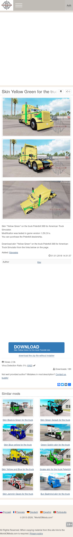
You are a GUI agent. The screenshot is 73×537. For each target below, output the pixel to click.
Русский (7, 511)
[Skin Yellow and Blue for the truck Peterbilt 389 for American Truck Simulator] (18, 457)
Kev (39, 262)
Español (47, 511)
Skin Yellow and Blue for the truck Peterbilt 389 (18, 469)
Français (20, 511)
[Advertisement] (36, 48)
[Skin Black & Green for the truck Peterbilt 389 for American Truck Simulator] (18, 408)
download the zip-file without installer (36, 355)
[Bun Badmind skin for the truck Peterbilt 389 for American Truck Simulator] (55, 481)
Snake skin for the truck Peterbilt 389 (55, 469)
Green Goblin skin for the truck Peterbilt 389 (55, 444)
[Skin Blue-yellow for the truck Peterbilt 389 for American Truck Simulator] (18, 432)
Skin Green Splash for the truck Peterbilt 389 (55, 420)
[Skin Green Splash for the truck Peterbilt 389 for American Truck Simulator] (55, 408)
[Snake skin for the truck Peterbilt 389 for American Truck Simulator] (55, 457)
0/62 (30, 365)
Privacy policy (36, 533)
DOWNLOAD (32, 347)
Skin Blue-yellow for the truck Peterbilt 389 (18, 444)
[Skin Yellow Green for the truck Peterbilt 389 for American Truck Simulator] (36, 117)
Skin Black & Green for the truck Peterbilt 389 (18, 420)
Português (61, 511)
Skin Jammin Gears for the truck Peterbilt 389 (18, 494)
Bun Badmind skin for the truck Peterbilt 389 (55, 494)
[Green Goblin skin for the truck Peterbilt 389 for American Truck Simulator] (55, 432)
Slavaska (13, 252)
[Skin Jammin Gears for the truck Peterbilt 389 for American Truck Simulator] (18, 481)
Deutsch (34, 511)
